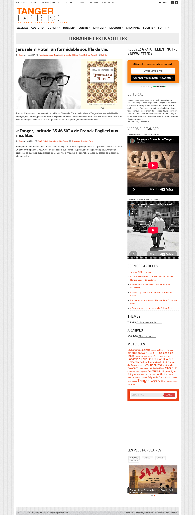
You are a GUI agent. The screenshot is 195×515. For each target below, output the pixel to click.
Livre (141, 368)
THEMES (131, 322)
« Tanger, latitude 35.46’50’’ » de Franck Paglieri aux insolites (67, 133)
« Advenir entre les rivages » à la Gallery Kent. (151, 308)
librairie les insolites (65, 55)
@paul (21, 55)
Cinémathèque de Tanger (148, 353)
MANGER (98, 27)
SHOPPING (133, 27)
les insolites (153, 365)
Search (164, 3)
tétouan (174, 381)
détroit (155, 356)
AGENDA (94, 3)
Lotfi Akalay (153, 368)
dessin (150, 356)
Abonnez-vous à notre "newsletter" (153, 78)
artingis (146, 350)
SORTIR (162, 27)
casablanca (155, 350)
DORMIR (53, 27)
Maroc (161, 368)
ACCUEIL (35, 3)
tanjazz (155, 381)
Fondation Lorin (137, 359)
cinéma (132, 353)
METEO (45, 3)
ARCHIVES (132, 336)
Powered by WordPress (144, 513)
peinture (153, 371)
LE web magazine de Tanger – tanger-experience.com (46, 513)
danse (138, 356)
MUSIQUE (115, 27)
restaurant (132, 378)
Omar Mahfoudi (134, 372)
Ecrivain (104, 55)
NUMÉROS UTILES (109, 3)
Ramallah (94, 55)
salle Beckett (142, 378)
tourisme (169, 381)
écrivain (131, 384)
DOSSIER (68, 27)
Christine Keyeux (166, 350)
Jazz (141, 365)
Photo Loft (154, 374)
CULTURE (37, 27)
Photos (65, 141)
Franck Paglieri (43, 141)
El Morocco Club (164, 356)
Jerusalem (42, 55)
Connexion (129, 513)
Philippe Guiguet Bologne (81, 55)
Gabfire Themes (171, 513)
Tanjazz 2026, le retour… (141, 272)
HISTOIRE (56, 3)
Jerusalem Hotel (51, 55)
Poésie (170, 375)
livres (145, 368)
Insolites (156, 362)
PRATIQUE (69, 3)
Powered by (146, 86)
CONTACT (82, 3)
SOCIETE (148, 27)
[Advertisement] (153, 424)
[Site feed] (177, 3)
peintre (144, 372)
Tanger (143, 380)
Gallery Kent (146, 362)
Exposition (84, 141)
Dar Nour (144, 356)
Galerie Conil (156, 359)
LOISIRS (83, 27)
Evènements (76, 141)
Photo (91, 141)
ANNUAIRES (21, 3)
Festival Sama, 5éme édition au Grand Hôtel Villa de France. (151, 491)
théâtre (162, 381)
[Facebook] (173, 3)
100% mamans (134, 350)
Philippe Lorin (143, 374)
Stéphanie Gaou (156, 377)
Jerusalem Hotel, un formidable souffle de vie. (62, 49)
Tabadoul (168, 378)
